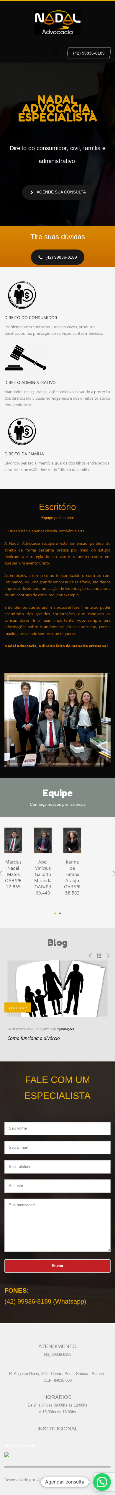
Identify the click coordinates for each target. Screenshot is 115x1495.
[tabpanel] (43, 866)
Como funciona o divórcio (33, 1038)
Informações (65, 1029)
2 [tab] (60, 913)
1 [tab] (55, 913)
